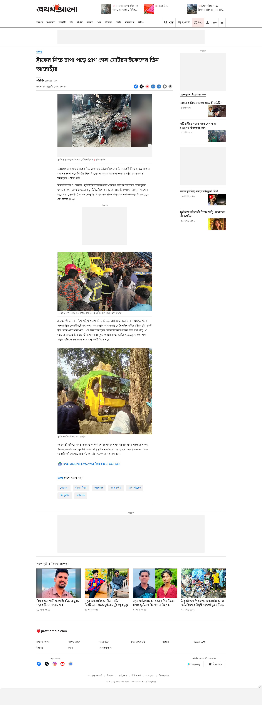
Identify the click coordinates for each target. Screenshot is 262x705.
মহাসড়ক (81, 495)
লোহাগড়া (64, 488)
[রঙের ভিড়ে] (149, 9)
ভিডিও (141, 22)
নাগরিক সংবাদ (42, 642)
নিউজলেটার (164, 675)
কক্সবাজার (98, 488)
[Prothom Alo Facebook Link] (40, 664)
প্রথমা (70, 648)
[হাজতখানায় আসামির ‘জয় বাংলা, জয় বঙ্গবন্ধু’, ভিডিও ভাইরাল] (106, 9)
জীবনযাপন (129, 22)
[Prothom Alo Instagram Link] (56, 664)
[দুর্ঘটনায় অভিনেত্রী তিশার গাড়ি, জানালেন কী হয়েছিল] (217, 224)
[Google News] (70, 664)
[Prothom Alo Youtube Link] (64, 664)
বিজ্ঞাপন (110, 675)
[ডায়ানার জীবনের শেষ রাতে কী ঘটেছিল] (217, 111)
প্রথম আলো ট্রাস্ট (138, 642)
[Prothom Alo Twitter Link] (48, 664)
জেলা (39, 52)
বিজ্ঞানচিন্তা (104, 642)
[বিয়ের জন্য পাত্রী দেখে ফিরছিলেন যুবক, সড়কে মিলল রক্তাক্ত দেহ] (58, 583)
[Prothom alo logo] (51, 632)
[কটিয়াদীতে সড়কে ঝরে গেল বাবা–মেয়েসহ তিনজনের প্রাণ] (217, 136)
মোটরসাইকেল (135, 488)
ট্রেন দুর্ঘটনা (64, 495)
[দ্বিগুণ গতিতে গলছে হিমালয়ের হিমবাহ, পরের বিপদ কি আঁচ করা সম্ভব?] (192, 9)
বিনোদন (108, 22)
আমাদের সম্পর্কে (95, 675)
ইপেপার (39, 648)
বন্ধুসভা (166, 642)
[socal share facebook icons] (136, 88)
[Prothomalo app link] (194, 664)
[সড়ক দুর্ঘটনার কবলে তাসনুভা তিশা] (217, 200)
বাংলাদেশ (51, 22)
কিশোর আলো (74, 642)
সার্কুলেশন (122, 675)
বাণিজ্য (80, 22)
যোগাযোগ (150, 675)
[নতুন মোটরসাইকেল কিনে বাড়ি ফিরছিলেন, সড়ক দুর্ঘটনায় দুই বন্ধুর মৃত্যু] (107, 583)
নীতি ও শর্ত (136, 675)
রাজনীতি (62, 22)
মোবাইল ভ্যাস (105, 648)
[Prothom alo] (56, 8)
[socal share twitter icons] (142, 88)
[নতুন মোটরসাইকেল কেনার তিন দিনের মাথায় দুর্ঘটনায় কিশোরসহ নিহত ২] (155, 583)
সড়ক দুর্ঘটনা (115, 488)
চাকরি (118, 22)
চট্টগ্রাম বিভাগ (81, 488)
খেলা (99, 22)
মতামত (90, 22)
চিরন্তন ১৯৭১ (199, 642)
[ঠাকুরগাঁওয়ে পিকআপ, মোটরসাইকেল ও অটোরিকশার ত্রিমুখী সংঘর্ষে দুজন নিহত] (203, 583)
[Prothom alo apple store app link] (216, 664)
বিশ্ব (71, 22)
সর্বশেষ (40, 22)
